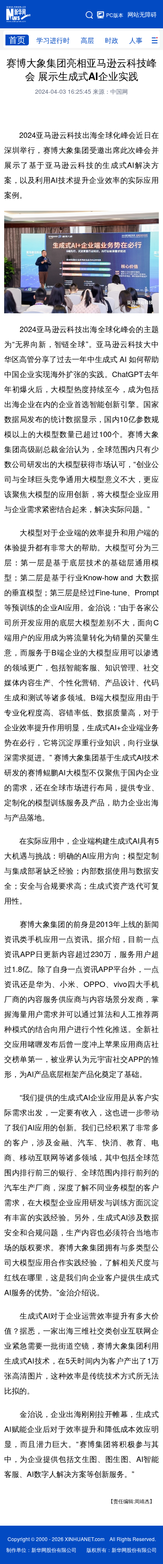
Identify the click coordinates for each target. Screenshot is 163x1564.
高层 (87, 40)
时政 (111, 40)
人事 (136, 40)
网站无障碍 (142, 14)
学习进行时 (53, 40)
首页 (17, 39)
